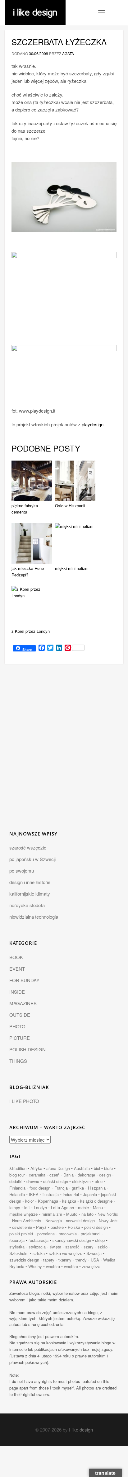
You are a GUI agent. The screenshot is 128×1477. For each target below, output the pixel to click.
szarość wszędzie (27, 847)
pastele (57, 1227)
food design (40, 1188)
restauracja (38, 1240)
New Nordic (108, 1214)
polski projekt (21, 1234)
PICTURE (19, 1037)
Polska (74, 1227)
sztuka (39, 1253)
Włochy (35, 1266)
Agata (68, 53)
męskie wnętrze (23, 1214)
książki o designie (96, 1201)
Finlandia (17, 1188)
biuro (108, 1168)
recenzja (17, 1240)
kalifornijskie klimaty (29, 893)
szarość (72, 1247)
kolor (29, 1201)
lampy (14, 1207)
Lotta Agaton (62, 1207)
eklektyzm (81, 1181)
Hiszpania (97, 1188)
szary (89, 1247)
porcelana (46, 1234)
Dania (68, 1175)
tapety (48, 1260)
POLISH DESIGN (27, 1049)
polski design (96, 1227)
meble (83, 1207)
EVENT (17, 968)
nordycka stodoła (27, 905)
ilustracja (51, 1194)
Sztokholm (19, 1253)
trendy (81, 1260)
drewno (32, 1181)
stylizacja (37, 1247)
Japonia (90, 1194)
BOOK (16, 957)
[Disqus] (64, 751)
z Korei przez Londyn (30, 631)
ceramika (37, 1175)
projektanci (90, 1234)
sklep (100, 1240)
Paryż (41, 1227)
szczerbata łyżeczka (59, 41)
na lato (87, 1214)
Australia (82, 1168)
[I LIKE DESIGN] (35, 8)
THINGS (18, 1061)
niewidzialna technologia (33, 916)
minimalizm (52, 1214)
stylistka (17, 1247)
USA (95, 1260)
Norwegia (53, 1221)
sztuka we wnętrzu (65, 1253)
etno (99, 1181)
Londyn (40, 1207)
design (105, 1175)
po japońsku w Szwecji (32, 859)
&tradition (17, 1168)
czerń (54, 1175)
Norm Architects (26, 1221)
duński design (55, 1181)
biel (97, 1168)
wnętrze (71, 1266)
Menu (98, 1207)
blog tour (17, 1175)
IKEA (34, 1194)
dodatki (15, 1181)
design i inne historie (29, 882)
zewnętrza (91, 1266)
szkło (102, 1247)
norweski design (80, 1221)
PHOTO (17, 1026)
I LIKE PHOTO (24, 1101)
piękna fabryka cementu (24, 509)
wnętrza (53, 1266)
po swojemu (21, 870)
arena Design (58, 1168)
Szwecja (94, 1253)
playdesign (92, 424)
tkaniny (64, 1260)
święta (55, 1247)
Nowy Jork (108, 1221)
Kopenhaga (48, 1201)
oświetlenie (22, 1227)
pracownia (68, 1234)
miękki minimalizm (72, 568)
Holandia (17, 1194)
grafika (78, 1188)
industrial (71, 1194)
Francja (61, 1188)
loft (27, 1207)
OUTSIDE (19, 1014)
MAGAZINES (23, 1003)
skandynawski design (72, 1240)
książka (69, 1201)
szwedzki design (24, 1260)
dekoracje (86, 1175)
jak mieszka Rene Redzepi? (27, 571)
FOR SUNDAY (24, 980)
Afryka (36, 1168)
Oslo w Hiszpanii (70, 506)
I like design (81, 1429)
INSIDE (17, 991)
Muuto (71, 1214)
